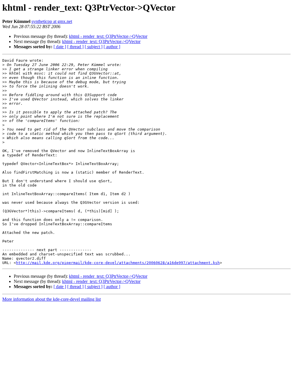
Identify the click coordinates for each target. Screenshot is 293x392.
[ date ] (60, 46)
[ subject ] (93, 46)
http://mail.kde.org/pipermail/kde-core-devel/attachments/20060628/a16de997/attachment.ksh (118, 263)
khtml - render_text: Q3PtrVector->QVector (108, 36)
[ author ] (112, 46)
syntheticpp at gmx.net (51, 21)
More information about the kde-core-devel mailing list (51, 299)
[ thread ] (75, 46)
